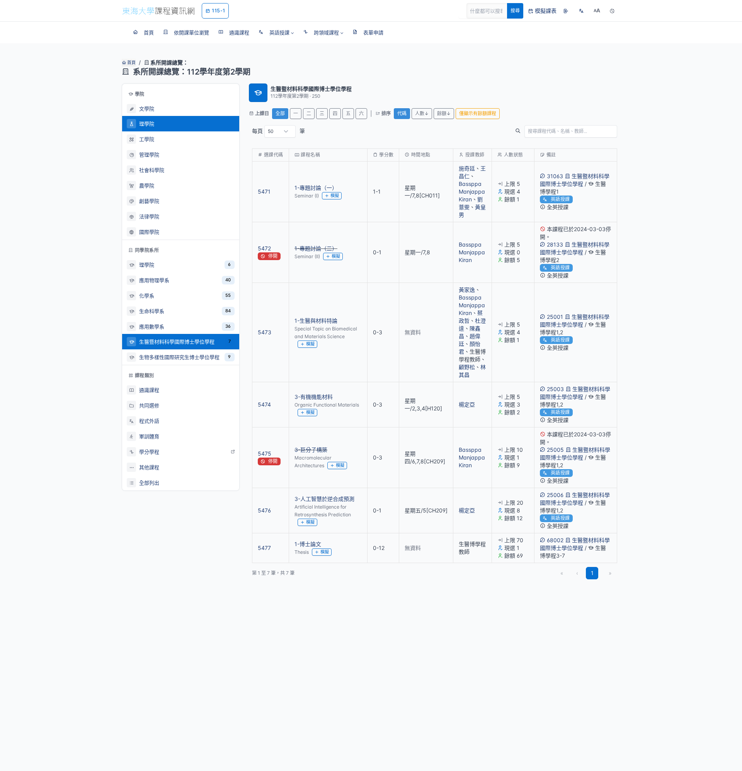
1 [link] (592, 573)
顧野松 (467, 367)
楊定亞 (467, 404)
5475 (264, 453)
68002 (555, 540)
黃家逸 (467, 289)
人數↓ (422, 113)
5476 (264, 510)
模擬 (334, 195)
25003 (555, 389)
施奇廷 (467, 168)
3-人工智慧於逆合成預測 (324, 498)
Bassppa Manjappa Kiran (472, 191)
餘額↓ (444, 113)
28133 (555, 244)
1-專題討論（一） (315, 187)
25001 (555, 316)
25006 (555, 495)
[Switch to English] (581, 11)
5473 (264, 332)
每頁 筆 (278, 131)
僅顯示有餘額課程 (477, 113)
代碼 (402, 113)
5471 (264, 191)
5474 (264, 404)
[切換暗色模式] (612, 11)
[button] (276, 32)
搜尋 (515, 11)
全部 (280, 113)
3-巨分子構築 (310, 449)
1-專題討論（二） (315, 248)
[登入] (566, 11)
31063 (555, 176)
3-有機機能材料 (313, 396)
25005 (555, 449)
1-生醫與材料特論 (315, 320)
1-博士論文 (307, 544)
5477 (264, 548)
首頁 (131, 62)
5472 (264, 248)
